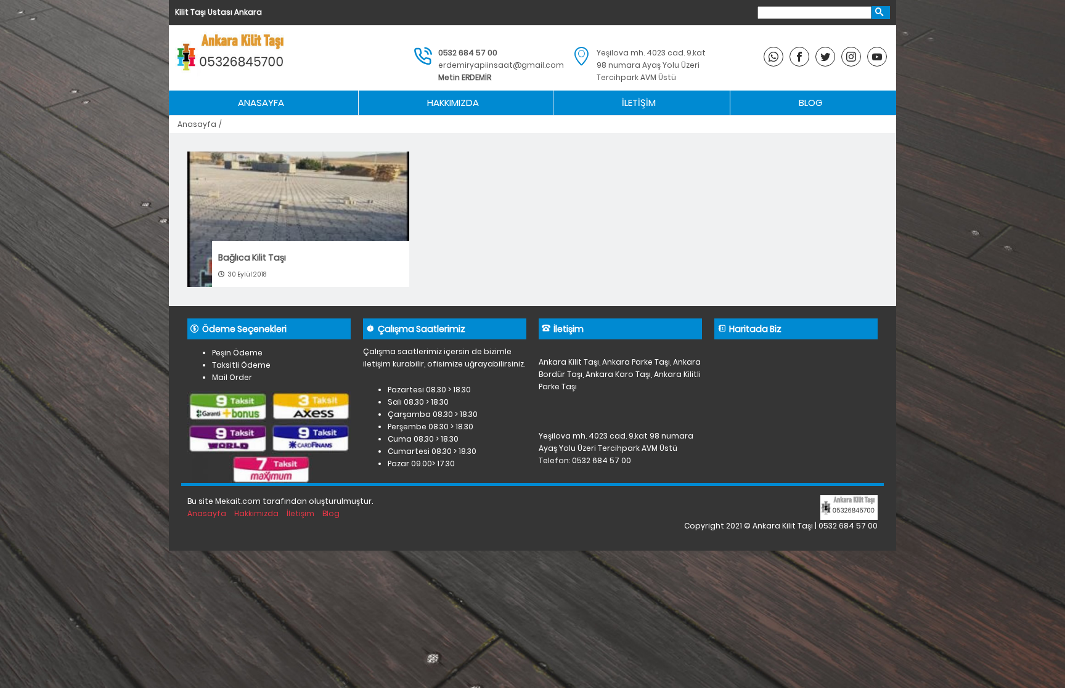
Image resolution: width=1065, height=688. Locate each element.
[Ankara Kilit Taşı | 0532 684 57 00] (232, 57)
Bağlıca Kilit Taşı (252, 257)
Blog (810, 102)
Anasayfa (261, 102)
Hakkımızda (453, 102)
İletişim (639, 102)
